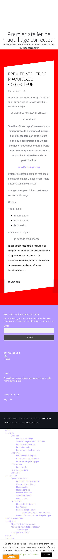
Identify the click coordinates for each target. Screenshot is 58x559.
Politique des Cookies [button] (28, 554)
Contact (8, 535)
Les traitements (23, 447)
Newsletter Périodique (26, 504)
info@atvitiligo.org (29, 167)
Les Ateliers (21, 507)
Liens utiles (16, 472)
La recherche (22, 467)
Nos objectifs (22, 487)
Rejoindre (8, 399)
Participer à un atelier (20, 532)
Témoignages (22, 529)
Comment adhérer (24, 495)
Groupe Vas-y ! (33, 422)
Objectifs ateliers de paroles (23, 524)
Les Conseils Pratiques (26, 455)
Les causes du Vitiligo (25, 444)
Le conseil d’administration (27, 481)
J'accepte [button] (46, 554)
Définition (15, 435)
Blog (13, 44)
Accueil (8, 430)
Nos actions (16, 501)
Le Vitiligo (9, 433)
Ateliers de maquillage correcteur (25, 527)
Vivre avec (15, 453)
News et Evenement (14, 518)
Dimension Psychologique (27, 461)
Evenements (24, 44)
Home (6, 44)
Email (6, 326)
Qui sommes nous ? (19, 478)
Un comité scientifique (26, 484)
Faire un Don (22, 498)
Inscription (9, 538)
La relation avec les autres (27, 458)
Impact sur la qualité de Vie (28, 450)
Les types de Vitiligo (24, 438)
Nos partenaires (23, 490)
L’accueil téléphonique (25, 509)
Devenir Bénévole (24, 492)
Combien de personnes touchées (30, 441)
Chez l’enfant (16, 464)
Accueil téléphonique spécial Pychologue (33, 515)
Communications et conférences (36, 512)
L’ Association (11, 475)
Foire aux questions (19, 470)
